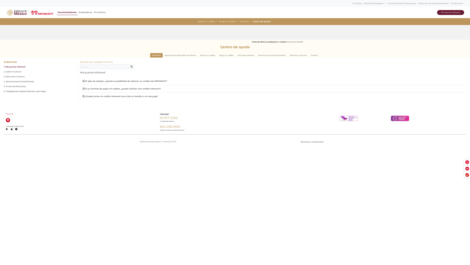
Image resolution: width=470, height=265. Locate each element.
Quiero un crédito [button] (207, 21)
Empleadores (85, 12)
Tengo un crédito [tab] (226, 55)
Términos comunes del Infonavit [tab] (272, 55)
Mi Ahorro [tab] (156, 55)
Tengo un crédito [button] (227, 21)
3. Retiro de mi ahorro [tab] (14, 76)
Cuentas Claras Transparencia (402, 3)
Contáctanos (457, 3)
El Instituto (100, 12)
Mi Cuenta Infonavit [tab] (246, 55)
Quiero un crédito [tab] (207, 55)
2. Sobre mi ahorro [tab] (12, 72)
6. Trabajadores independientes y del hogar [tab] (25, 91)
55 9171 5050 (169, 118)
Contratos (357, 3)
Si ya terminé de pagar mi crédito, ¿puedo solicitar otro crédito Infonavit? (123, 89)
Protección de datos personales (433, 3)
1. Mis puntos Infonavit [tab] (14, 67)
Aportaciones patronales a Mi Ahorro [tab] (180, 55)
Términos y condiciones (311, 141)
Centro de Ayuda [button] (262, 21)
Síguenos (9, 114)
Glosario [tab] (314, 55)
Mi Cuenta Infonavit (450, 12)
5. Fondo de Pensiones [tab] (15, 86)
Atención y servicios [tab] (298, 55)
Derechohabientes (67, 12)
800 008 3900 (170, 126)
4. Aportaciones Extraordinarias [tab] (19, 81)
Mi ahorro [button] (244, 21)
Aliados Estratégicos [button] (374, 3)
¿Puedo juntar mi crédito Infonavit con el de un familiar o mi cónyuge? (121, 96)
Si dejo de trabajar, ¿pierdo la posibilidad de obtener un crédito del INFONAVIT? (126, 81)
